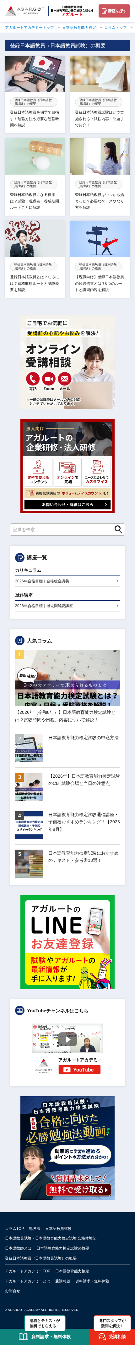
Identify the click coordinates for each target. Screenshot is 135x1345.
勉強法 (34, 1228)
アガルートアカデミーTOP (27, 1271)
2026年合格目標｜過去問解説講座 (44, 606)
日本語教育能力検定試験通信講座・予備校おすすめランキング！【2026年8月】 (84, 822)
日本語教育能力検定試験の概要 (62, 1248)
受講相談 (62, 1281)
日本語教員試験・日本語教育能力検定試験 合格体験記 (50, 1238)
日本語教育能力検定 (72, 1271)
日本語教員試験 (58, 1228)
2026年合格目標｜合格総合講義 (42, 581)
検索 (116, 529)
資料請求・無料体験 (92, 1281)
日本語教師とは (18, 1248)
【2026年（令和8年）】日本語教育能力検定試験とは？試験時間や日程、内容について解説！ (65, 716)
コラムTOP (14, 1228)
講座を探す (117, 11)
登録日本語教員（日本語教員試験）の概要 (41, 1258)
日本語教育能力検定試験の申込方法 (83, 737)
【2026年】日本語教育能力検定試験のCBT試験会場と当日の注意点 (84, 780)
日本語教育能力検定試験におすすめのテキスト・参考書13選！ (83, 857)
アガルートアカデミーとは (27, 1281)
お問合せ (12, 1291)
